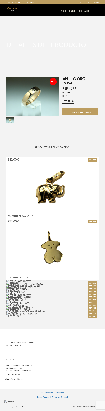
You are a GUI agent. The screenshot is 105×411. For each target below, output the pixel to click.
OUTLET (73, 11)
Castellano (93, 2)
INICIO (63, 11)
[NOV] (32, 96)
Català (83, 2)
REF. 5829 (92, 316)
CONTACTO (84, 11)
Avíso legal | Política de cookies (18, 407)
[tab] (10, 120)
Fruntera (94, 406)
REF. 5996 (92, 221)
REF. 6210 (92, 160)
